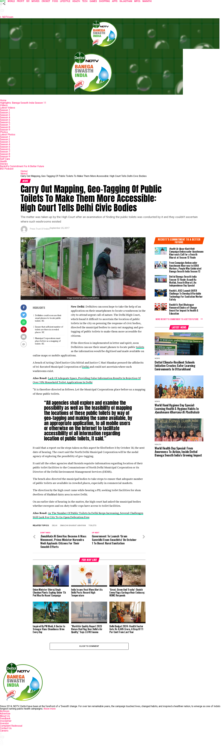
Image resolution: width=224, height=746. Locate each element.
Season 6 (5, 122)
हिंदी (27, 1)
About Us (5, 716)
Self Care (5, 159)
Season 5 (5, 119)
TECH (84, 1)
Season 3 (5, 115)
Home (3, 100)
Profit (20, 1)
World (11, 1)
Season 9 (5, 129)
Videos (4, 105)
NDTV (2, 1)
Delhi (85, 366)
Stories (4, 163)
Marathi (147, 1)
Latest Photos (7, 134)
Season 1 (5, 110)
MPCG (137, 1)
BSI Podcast (6, 168)
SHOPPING (104, 1)
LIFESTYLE (65, 1)
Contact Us (6, 728)
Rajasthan (126, 1)
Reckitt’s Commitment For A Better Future (22, 166)
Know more (50, 708)
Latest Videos (7, 107)
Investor (4, 723)
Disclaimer (5, 720)
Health (3, 161)
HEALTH (76, 1)
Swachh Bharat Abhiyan (73, 526)
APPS (114, 1)
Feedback (5, 718)
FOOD (55, 1)
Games (93, 1)
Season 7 (5, 124)
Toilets (92, 526)
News (24, 173)
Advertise (5, 713)
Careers (4, 730)
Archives (4, 711)
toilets (140, 347)
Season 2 (5, 112)
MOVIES (35, 1)
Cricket (46, 1)
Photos (4, 132)
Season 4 (5, 117)
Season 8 (5, 127)
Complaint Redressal (11, 725)
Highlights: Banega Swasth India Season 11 (23, 102)
